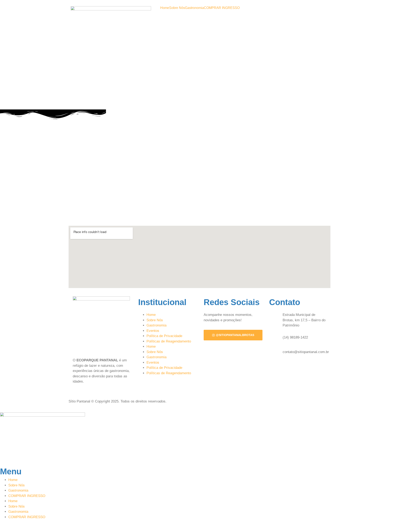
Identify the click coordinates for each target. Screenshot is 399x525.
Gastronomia (194, 8)
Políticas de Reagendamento (169, 341)
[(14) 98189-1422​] (274, 337)
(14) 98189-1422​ (295, 337)
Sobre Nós (177, 8)
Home (164, 8)
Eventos (153, 331)
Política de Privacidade (164, 336)
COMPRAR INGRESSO (222, 8)
